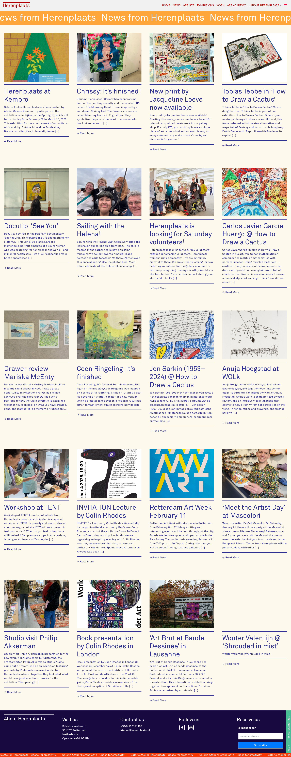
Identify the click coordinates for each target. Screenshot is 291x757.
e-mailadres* (247, 728)
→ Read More (12, 141)
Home (166, 5)
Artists (188, 5)
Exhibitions (205, 5)
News (177, 5)
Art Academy (236, 5)
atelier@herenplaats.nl (135, 730)
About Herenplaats (264, 5)
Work (220, 5)
